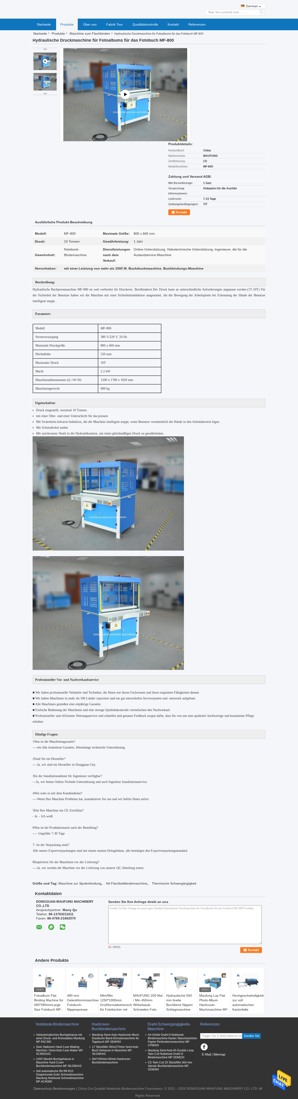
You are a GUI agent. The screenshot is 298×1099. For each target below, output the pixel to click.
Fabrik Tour (114, 24)
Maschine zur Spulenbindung (79, 883)
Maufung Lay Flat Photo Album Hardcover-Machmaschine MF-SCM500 (214, 1005)
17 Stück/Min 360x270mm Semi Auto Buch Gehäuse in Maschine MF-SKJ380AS (115, 1050)
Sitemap (219, 1054)
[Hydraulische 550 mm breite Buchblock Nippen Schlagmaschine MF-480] (181, 981)
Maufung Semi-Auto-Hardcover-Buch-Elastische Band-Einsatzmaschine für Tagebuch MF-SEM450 (116, 1038)
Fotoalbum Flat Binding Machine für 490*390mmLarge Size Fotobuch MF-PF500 (48, 1005)
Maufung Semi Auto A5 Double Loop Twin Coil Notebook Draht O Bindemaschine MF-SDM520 (171, 1054)
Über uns (90, 24)
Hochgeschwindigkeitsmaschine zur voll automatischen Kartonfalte (248, 1002)
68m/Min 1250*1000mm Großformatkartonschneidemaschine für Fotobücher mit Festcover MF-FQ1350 (116, 1007)
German (252, 6)
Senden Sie (251, 1036)
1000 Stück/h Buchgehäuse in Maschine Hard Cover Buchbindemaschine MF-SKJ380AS (58, 1062)
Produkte (67, 24)
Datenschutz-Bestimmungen (54, 1088)
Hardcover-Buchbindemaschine (109, 1026)
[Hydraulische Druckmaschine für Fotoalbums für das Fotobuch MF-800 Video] (125, 94)
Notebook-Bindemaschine (57, 1024)
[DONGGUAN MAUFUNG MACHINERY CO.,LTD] (149, 9)
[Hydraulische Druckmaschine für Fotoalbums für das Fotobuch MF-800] (45, 82)
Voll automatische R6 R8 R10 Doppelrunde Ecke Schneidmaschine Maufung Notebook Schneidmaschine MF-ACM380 (60, 1076)
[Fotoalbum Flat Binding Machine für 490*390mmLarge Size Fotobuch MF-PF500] (49, 981)
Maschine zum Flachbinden (90, 33)
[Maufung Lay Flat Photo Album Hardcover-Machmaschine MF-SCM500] (214, 981)
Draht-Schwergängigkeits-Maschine (169, 1026)
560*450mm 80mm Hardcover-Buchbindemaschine (111, 1060)
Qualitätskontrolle (145, 24)
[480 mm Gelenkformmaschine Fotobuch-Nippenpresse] (82, 981)
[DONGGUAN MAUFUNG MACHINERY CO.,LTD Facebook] (205, 1048)
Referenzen (197, 24)
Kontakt (173, 24)
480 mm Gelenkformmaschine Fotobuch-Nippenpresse (82, 1002)
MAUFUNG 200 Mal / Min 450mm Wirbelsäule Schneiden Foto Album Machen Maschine (148, 1007)
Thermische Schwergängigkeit (174, 883)
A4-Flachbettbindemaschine (126, 883)
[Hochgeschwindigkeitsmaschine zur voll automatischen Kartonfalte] (247, 981)
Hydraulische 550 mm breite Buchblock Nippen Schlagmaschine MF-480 (179, 1005)
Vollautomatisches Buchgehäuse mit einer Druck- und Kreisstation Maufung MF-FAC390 (60, 1038)
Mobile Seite (212, 1060)
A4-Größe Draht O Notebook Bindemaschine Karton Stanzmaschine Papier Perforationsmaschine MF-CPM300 (172, 1040)
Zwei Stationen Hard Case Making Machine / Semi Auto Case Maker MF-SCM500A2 (60, 1050)
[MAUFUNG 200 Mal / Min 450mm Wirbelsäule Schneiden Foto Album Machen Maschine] (148, 981)
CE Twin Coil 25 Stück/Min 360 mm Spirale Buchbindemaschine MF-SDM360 (170, 1066)
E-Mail (206, 1054)
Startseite (44, 24)
